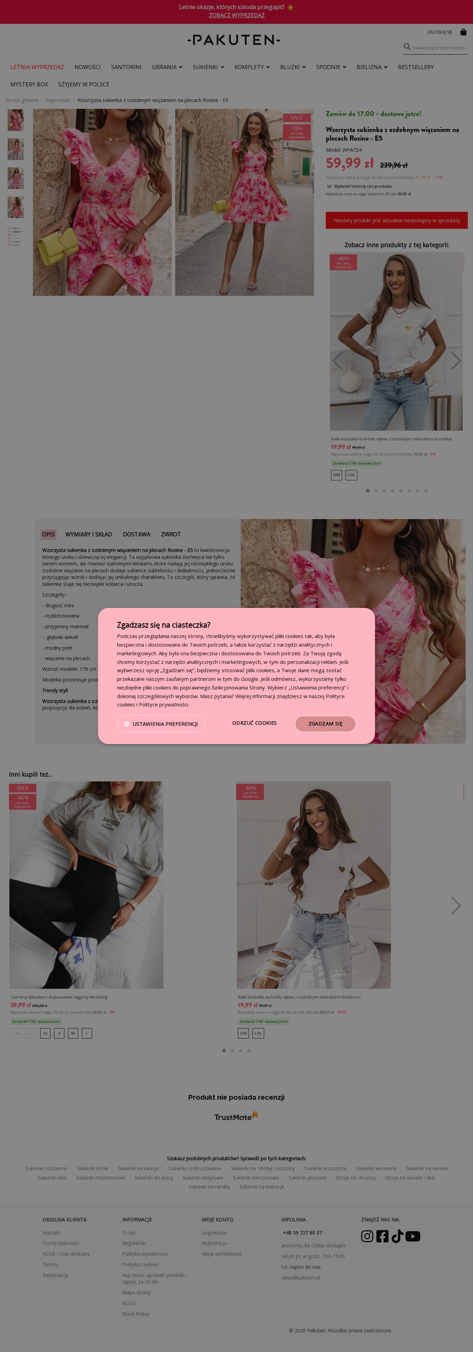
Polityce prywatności (163, 704)
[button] (161, 724)
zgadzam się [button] (325, 723)
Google (249, 678)
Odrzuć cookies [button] (254, 723)
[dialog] (236, 676)
